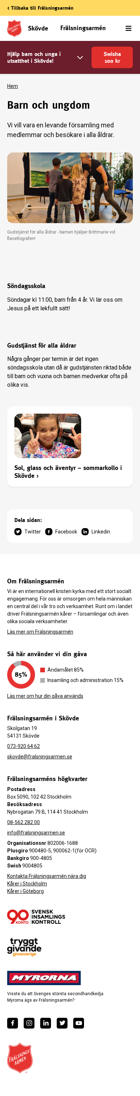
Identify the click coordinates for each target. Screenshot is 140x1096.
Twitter (32, 532)
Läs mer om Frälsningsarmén (40, 632)
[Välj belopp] (80, 57)
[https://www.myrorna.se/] (44, 978)
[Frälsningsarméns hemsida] (20, 1058)
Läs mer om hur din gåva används (45, 696)
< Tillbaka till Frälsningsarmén (40, 8)
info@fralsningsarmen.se (36, 833)
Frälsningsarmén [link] (83, 28)
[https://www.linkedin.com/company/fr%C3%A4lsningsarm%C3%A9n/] (45, 1023)
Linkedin (101, 532)
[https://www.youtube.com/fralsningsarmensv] (78, 1023)
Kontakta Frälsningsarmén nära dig (46, 876)
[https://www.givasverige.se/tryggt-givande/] (24, 947)
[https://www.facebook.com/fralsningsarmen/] (12, 1023)
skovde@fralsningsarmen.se (39, 756)
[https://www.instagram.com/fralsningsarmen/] (29, 1023)
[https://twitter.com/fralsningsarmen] (62, 1023)
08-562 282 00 (23, 822)
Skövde (38, 28)
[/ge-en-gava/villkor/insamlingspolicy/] (36, 916)
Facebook (66, 532)
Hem (12, 86)
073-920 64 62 (23, 746)
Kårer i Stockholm (27, 883)
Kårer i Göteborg (25, 891)
